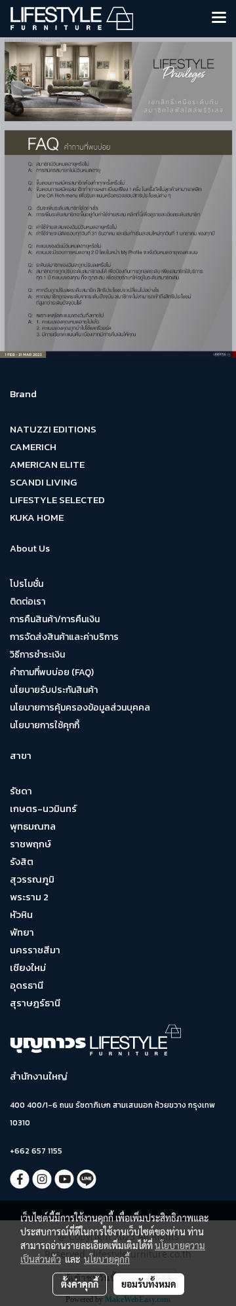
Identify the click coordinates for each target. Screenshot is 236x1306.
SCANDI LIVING (43, 481)
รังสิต (21, 861)
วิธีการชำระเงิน (37, 655)
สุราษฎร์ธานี (35, 1002)
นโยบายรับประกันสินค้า (54, 690)
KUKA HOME (37, 517)
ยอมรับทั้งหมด (148, 1284)
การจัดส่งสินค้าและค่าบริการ (64, 637)
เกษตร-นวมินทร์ (43, 808)
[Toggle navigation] (219, 18)
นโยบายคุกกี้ (107, 1259)
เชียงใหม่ (28, 967)
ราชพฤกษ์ (30, 843)
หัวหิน (21, 914)
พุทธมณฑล (33, 826)
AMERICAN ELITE (47, 464)
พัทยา (22, 932)
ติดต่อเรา (27, 602)
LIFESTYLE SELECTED (57, 499)
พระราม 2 (29, 896)
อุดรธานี (26, 985)
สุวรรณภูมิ (32, 879)
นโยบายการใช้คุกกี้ (44, 725)
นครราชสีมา (35, 949)
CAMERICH (33, 446)
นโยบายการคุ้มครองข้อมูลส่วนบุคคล (80, 708)
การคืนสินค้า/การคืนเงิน (55, 619)
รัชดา (21, 790)
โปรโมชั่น (26, 584)
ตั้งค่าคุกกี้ (79, 1284)
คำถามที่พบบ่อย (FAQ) (52, 672)
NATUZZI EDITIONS (53, 428)
